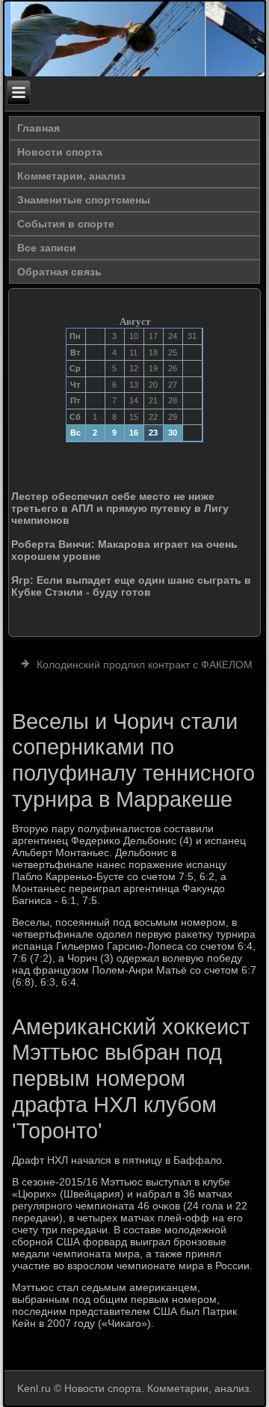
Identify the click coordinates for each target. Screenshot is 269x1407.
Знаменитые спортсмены (83, 200)
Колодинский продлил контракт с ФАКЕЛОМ (145, 665)
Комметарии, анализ (71, 176)
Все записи (46, 248)
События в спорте (65, 224)
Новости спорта (59, 152)
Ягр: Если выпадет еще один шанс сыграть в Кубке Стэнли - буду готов (131, 586)
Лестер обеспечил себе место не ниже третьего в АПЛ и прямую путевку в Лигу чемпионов (120, 508)
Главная (38, 128)
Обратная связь (59, 272)
